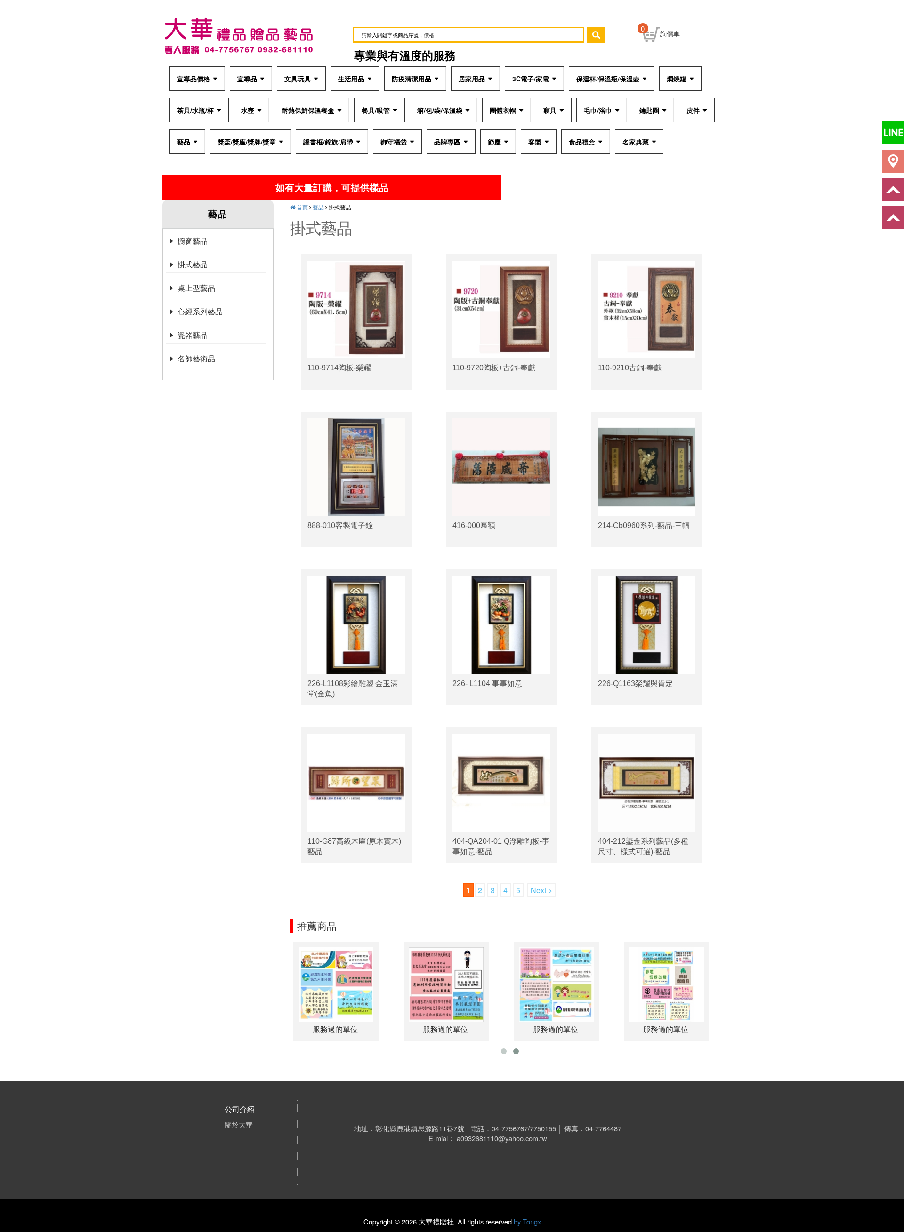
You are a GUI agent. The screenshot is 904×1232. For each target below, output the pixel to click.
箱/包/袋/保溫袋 (439, 110)
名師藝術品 (196, 358)
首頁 (301, 207)
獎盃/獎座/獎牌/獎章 (247, 141)
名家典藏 (635, 141)
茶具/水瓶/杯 (195, 110)
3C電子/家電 (530, 78)
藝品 (183, 141)
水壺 (247, 110)
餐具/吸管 (376, 110)
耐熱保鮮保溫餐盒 (308, 110)
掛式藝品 (193, 264)
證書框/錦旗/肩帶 (328, 141)
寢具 (550, 110)
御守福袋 (393, 141)
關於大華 (239, 1124)
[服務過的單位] (336, 983)
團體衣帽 (503, 110)
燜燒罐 (676, 78)
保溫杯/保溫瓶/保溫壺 (607, 78)
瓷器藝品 (193, 334)
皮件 (693, 110)
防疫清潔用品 (411, 78)
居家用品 (472, 78)
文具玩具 (297, 78)
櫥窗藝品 (193, 240)
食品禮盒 (582, 141)
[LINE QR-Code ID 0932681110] (893, 132)
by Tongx (527, 1221)
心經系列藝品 (200, 311)
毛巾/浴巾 (598, 110)
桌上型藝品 (196, 287)
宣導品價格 (193, 78)
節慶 (494, 141)
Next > (541, 890)
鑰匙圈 (649, 110)
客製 (534, 141)
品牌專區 (447, 141)
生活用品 (351, 78)
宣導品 (247, 78)
